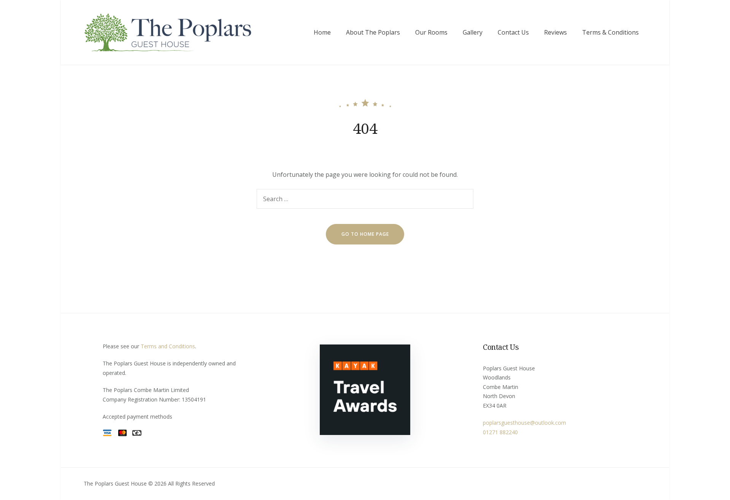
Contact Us (513, 32)
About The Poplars (373, 32)
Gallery (472, 32)
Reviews (555, 32)
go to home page (365, 234)
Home (322, 32)
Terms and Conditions (168, 346)
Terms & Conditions (610, 32)
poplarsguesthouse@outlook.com (524, 422)
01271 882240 (500, 432)
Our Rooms (431, 32)
